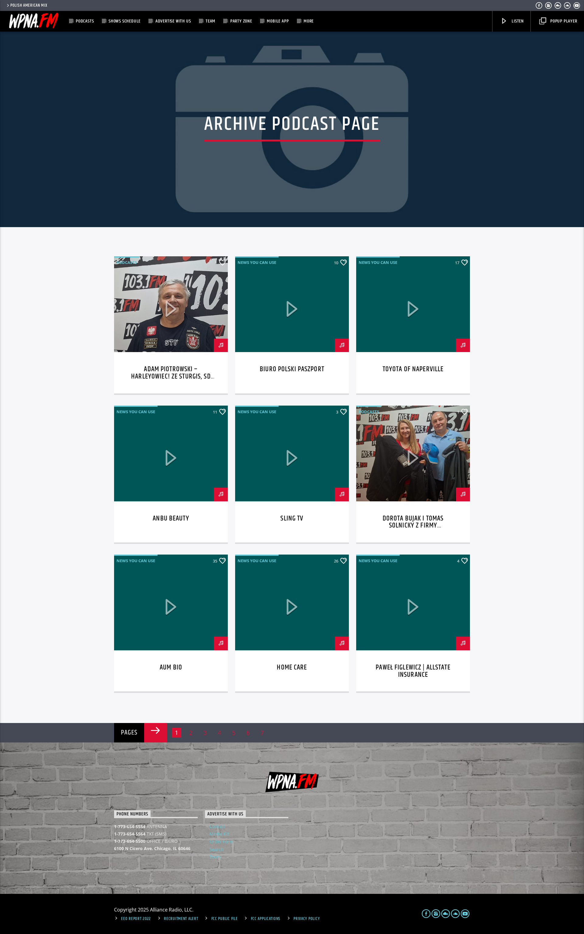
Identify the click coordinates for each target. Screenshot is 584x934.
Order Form (221, 841)
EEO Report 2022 (136, 918)
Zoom (215, 857)
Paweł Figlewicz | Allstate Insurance (413, 671)
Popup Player (563, 21)
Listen (517, 21)
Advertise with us (173, 21)
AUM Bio (171, 667)
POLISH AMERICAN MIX (28, 5)
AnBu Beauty (171, 518)
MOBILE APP (278, 21)
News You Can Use (257, 262)
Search (217, 849)
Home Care (292, 667)
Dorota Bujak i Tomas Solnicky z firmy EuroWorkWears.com (413, 525)
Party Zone (241, 21)
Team (210, 21)
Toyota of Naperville (413, 369)
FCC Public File (224, 918)
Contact (217, 826)
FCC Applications (266, 918)
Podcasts (85, 21)
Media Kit (219, 834)
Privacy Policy (307, 918)
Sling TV (291, 518)
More (309, 21)
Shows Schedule (125, 21)
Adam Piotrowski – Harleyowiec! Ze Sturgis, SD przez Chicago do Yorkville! (171, 376)
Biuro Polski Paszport (292, 369)
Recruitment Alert (181, 918)
